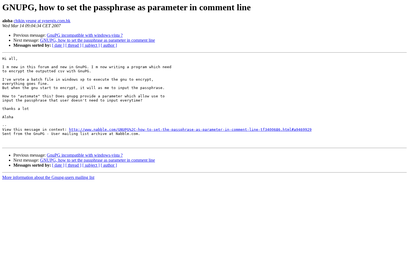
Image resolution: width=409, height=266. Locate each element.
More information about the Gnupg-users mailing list (48, 177)
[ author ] (109, 45)
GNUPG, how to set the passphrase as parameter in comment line (97, 40)
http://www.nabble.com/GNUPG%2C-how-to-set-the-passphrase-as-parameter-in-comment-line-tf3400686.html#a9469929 (190, 129)
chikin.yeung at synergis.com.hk (42, 20)
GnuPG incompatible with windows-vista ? (85, 35)
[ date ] (58, 45)
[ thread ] (73, 45)
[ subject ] (91, 45)
